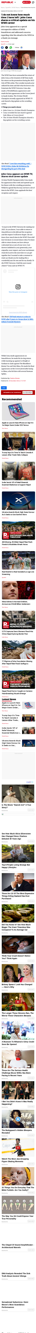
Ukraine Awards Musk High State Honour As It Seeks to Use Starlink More (18, 513)
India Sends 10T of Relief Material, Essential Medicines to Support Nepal (16, 483)
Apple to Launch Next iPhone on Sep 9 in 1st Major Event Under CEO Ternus (17, 424)
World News (5, 458)
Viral (4, 388)
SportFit (3, 44)
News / (3, 7)
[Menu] (33, 2)
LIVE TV (27, 2)
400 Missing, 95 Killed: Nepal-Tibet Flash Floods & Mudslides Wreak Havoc (17, 543)
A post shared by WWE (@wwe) (18, 312)
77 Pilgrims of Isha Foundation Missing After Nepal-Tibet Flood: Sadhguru (17, 662)
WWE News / (16, 7)
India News (5, 637)
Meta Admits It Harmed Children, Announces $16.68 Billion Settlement (16, 602)
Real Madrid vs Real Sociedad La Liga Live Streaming (18, 573)
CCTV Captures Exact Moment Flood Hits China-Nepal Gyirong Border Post (17, 632)
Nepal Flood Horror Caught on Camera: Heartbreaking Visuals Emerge (17, 692)
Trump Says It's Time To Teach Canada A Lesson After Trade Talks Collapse (17, 453)
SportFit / (8, 7)
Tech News (5, 428)
